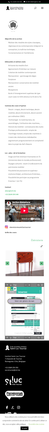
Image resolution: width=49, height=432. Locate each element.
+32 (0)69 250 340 (11, 194)
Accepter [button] (24, 428)
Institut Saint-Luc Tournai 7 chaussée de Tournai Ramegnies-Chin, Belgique (15, 358)
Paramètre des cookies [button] (36, 424)
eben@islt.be (10, 191)
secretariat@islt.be (12, 370)
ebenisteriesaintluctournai (20, 227)
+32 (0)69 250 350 (16, 2)
